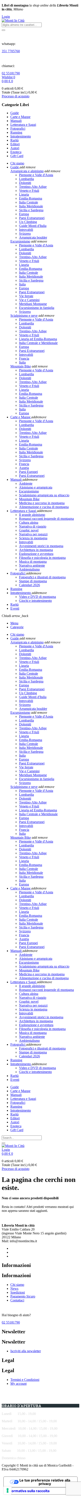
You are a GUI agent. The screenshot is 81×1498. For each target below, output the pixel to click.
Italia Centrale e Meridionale (38, 343)
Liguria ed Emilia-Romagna (38, 339)
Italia (22, 284)
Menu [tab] (14, 623)
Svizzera (25, 233)
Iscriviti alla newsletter (25, 1351)
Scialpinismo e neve (24, 315)
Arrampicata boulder (33, 237)
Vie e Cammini (29, 300)
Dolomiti (25, 183)
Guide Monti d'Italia (32, 226)
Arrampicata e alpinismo (27, 171)
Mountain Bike (20, 366)
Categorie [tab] (17, 627)
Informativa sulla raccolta (28, 1491)
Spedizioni (17, 1292)
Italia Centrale (28, 202)
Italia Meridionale (31, 206)
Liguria (24, 194)
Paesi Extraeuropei (31, 218)
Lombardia (26, 179)
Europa (24, 214)
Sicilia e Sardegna (31, 210)
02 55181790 (11, 73)
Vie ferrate (26, 296)
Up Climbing (28, 222)
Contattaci (17, 1300)
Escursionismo (20, 241)
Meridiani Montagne (33, 304)
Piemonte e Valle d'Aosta (36, 175)
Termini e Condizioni (24, 1380)
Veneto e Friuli (29, 190)
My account (18, 1383)
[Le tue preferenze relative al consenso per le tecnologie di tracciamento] (7, 1490)
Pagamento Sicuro (22, 1296)
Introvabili (26, 229)
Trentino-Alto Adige (33, 187)
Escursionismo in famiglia (36, 308)
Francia (24, 358)
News (14, 1288)
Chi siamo (17, 1284)
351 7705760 (11, 51)
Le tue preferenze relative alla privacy (44, 1482)
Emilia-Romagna (30, 198)
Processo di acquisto (15, 96)
